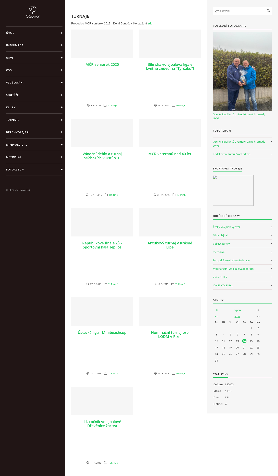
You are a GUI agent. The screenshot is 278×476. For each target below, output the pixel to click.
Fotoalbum (15, 169)
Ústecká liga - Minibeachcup (102, 332)
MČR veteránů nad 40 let (169, 154)
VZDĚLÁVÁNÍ (15, 82)
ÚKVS (10, 57)
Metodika (13, 157)
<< (216, 310)
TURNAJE (12, 120)
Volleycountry (221, 243)
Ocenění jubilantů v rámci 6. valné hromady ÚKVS (239, 116)
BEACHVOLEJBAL (18, 132)
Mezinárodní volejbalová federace (233, 268)
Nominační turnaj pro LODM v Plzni (170, 334)
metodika (218, 252)
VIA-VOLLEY (220, 277)
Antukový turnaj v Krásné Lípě (170, 245)
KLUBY (11, 107)
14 (244, 341)
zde (150, 23)
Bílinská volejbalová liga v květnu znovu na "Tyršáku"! (170, 66)
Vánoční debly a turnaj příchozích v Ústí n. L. (102, 156)
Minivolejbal (220, 235)
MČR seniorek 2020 (102, 64)
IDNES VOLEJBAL (223, 285)
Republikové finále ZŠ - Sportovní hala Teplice (102, 245)
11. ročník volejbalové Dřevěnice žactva (102, 424)
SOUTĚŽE (12, 95)
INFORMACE (14, 45)
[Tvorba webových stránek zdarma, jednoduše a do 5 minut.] (29, 190)
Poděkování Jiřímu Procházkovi (231, 154)
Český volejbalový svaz (226, 227)
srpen (237, 310)
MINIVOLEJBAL (16, 144)
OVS (9, 70)
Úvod (10, 33)
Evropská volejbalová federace (231, 260)
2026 (237, 316)
